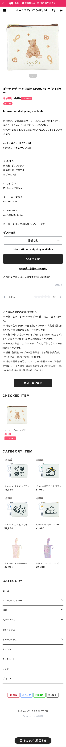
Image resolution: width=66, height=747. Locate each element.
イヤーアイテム (10, 639)
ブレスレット (9, 659)
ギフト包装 (9, 232)
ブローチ (7, 678)
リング (6, 669)
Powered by (29, 716)
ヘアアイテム (9, 620)
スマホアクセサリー (12, 600)
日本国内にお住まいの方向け (33, 268)
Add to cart (33, 259)
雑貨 (5, 610)
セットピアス (9, 629)
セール (6, 590)
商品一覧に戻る (33, 383)
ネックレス (8, 649)
